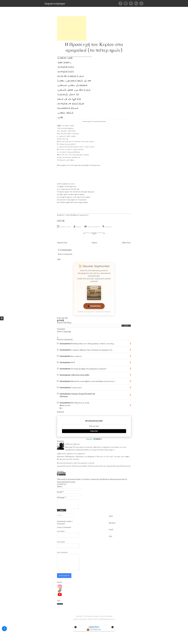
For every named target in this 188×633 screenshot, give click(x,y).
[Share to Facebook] (63, 221)
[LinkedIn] (136, 3)
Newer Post (62, 243)
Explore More (94, 627)
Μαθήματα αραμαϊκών (80, 215)
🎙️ (4, 628)
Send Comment (64, 575)
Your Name (61, 531)
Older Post (126, 243)
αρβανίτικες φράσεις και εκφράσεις (71, 453)
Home (94, 243)
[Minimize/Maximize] (112, 627)
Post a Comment (65, 254)
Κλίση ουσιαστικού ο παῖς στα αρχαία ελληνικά (75, 463)
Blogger (110, 616)
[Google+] (126, 3)
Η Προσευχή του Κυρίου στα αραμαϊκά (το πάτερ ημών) (94, 47)
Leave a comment (94, 227)
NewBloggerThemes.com (107, 619)
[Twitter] (131, 3)
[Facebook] (121, 3)
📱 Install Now (94, 306)
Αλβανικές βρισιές (72, 444)
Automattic (83, 619)
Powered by (89, 439)
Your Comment (62, 552)
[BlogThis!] (60, 221)
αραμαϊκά (108, 227)
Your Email (61, 542)
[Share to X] (62, 221)
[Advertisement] (71, 28)
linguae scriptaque (55, 3)
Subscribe (94, 431)
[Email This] (58, 221)
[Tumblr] (141, 3)
